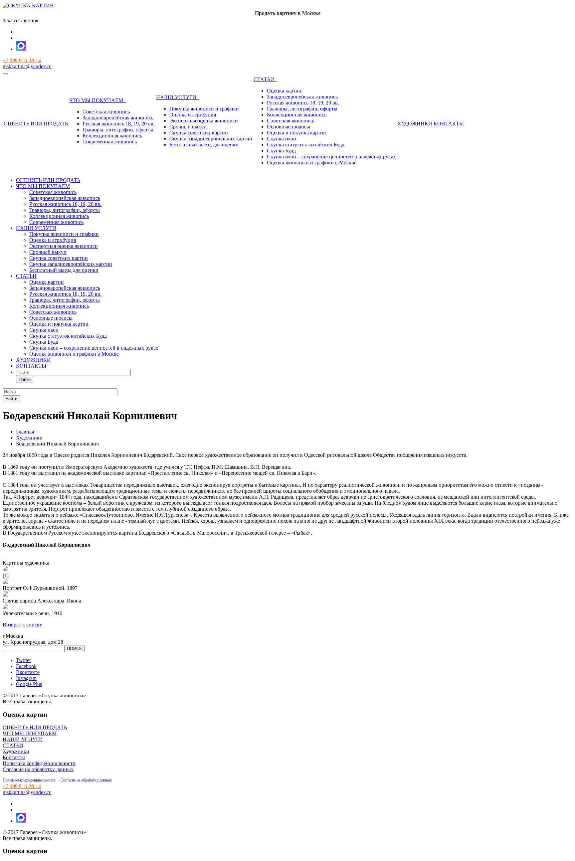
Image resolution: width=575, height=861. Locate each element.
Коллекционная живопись (112, 135)
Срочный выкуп (188, 126)
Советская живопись (106, 111)
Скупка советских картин (198, 132)
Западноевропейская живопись (118, 117)
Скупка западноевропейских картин (210, 138)
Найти (25, 379)
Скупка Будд (281, 150)
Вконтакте (28, 672)
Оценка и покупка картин (296, 132)
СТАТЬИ (265, 79)
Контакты (14, 757)
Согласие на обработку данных (38, 769)
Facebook (26, 666)
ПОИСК (74, 648)
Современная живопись (110, 141)
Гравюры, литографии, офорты (118, 129)
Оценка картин (284, 90)
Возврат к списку (22, 624)
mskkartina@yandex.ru (27, 66)
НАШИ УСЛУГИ (177, 97)
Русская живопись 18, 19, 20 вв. (119, 123)
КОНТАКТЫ (449, 123)
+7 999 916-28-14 (22, 60)
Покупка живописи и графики (204, 108)
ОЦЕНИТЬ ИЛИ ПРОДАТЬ (36, 123)
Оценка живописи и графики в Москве (311, 162)
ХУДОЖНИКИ (414, 123)
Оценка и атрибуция (192, 114)
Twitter (23, 660)
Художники (16, 751)
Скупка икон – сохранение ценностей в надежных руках (331, 156)
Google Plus (29, 684)
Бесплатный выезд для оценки (204, 144)
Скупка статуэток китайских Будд (305, 144)
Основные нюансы (288, 126)
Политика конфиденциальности (39, 763)
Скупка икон (281, 138)
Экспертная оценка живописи (203, 120)
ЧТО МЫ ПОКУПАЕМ (97, 100)
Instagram (26, 678)
